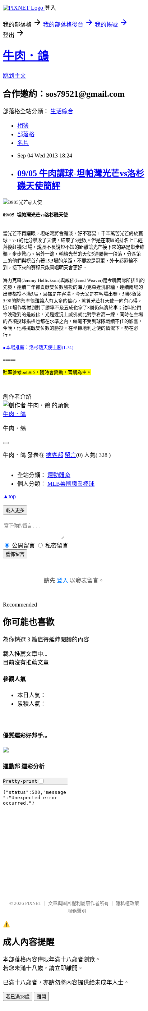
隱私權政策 (127, 903)
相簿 (23, 126)
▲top (9, 496)
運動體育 (58, 475)
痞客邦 (54, 455)
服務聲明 (77, 911)
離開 (41, 996)
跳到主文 (14, 76)
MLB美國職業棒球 (70, 484)
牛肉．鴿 (26, 55)
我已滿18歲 (17, 996)
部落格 (25, 134)
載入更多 (15, 510)
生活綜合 (61, 111)
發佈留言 (15, 554)
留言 (70, 455)
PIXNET (33, 903)
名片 (23, 143)
